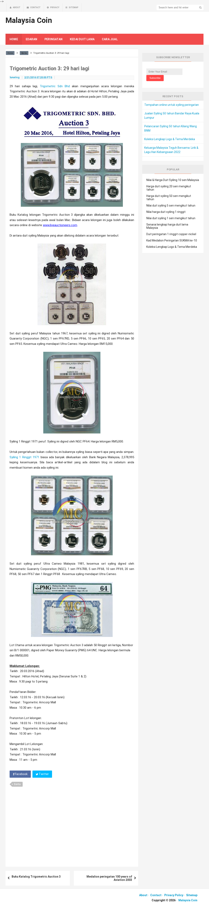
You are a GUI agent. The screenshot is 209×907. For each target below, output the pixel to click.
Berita (17, 784)
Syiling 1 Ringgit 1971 (24, 457)
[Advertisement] (72, 825)
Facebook (21, 774)
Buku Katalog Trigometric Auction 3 (36, 876)
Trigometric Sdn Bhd (55, 86)
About (143, 895)
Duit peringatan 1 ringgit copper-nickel (171, 234)
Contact (155, 895)
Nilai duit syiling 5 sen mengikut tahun (170, 205)
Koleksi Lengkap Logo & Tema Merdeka (169, 139)
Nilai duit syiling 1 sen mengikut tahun (170, 218)
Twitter (43, 774)
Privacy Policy (173, 895)
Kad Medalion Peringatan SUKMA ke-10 (171, 240)
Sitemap (191, 895)
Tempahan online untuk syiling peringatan (171, 104)
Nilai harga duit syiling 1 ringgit (166, 211)
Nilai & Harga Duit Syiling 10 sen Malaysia (172, 180)
